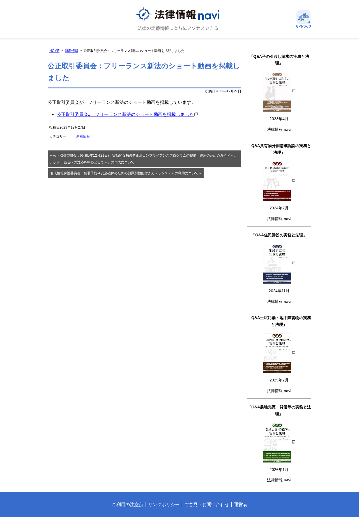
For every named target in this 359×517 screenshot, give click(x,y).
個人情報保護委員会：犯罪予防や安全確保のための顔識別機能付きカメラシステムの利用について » (125, 173)
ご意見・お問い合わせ (206, 504)
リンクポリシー (164, 504)
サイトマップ (303, 19)
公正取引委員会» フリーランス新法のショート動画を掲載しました (125, 114)
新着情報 (71, 51)
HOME (54, 51)
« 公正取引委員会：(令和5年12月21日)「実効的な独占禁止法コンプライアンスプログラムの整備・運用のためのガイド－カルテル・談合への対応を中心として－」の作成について (143, 159)
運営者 (240, 504)
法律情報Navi (179, 19)
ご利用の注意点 (127, 504)
